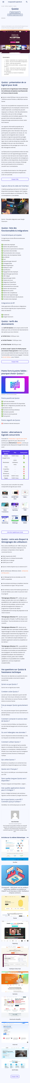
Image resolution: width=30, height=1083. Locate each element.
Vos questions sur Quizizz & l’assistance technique (14, 73)
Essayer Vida (15, 179)
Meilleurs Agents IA (9, 6)
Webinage (15, 523)
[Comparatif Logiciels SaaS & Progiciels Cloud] (15, 2)
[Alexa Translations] (5, 505)
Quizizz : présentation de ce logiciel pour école (16, 60)
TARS (25, 510)
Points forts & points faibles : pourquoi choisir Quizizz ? (15, 65)
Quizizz (19, 443)
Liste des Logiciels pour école (15, 532)
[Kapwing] (5, 492)
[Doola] (15, 906)
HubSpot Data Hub (15, 969)
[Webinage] (15, 518)
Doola (15, 918)
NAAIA (25, 523)
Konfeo (15, 862)
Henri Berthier (15, 821)
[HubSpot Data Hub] (15, 956)
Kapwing (5, 497)
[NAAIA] (25, 518)
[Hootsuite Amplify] (15, 1007)
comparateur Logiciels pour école (17, 438)
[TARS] (25, 505)
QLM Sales (15, 1070)
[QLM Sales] (15, 1057)
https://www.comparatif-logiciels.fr (15, 823)
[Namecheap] (5, 518)
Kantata (15, 994)
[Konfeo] (15, 850)
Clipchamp (15, 510)
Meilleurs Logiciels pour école (15, 14)
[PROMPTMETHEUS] (15, 492)
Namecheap (5, 523)
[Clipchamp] (15, 505)
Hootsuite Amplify (15, 1019)
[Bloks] (25, 492)
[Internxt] (15, 1032)
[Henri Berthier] (15, 815)
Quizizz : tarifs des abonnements (13, 63)
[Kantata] (15, 982)
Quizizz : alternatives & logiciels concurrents (16, 68)
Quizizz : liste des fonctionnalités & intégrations (16, 61)
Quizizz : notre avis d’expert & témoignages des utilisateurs (15, 70)
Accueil (2, 6)
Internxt (15, 1044)
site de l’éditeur (7, 357)
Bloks (25, 497)
